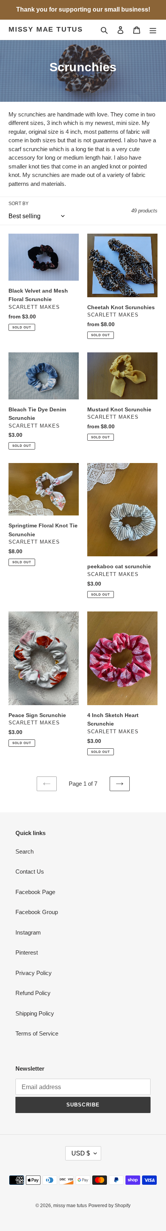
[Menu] (153, 30)
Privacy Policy (33, 973)
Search (24, 851)
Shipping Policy (34, 1013)
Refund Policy (33, 993)
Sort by (18, 203)
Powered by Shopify (109, 1205)
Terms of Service (36, 1033)
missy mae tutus (45, 29)
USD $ (80, 1153)
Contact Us (29, 871)
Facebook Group (36, 912)
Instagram (28, 932)
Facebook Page (35, 892)
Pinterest (26, 952)
